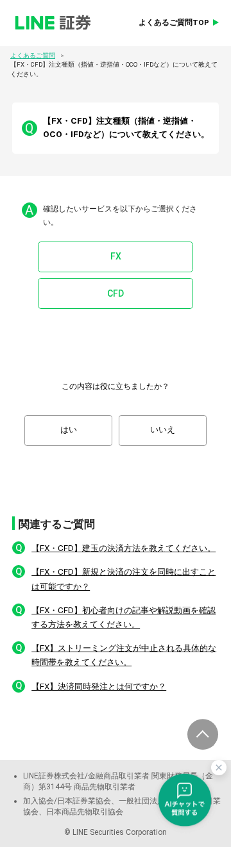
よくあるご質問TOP (174, 22)
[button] (115, 548)
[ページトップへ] (202, 734)
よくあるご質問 (32, 55)
